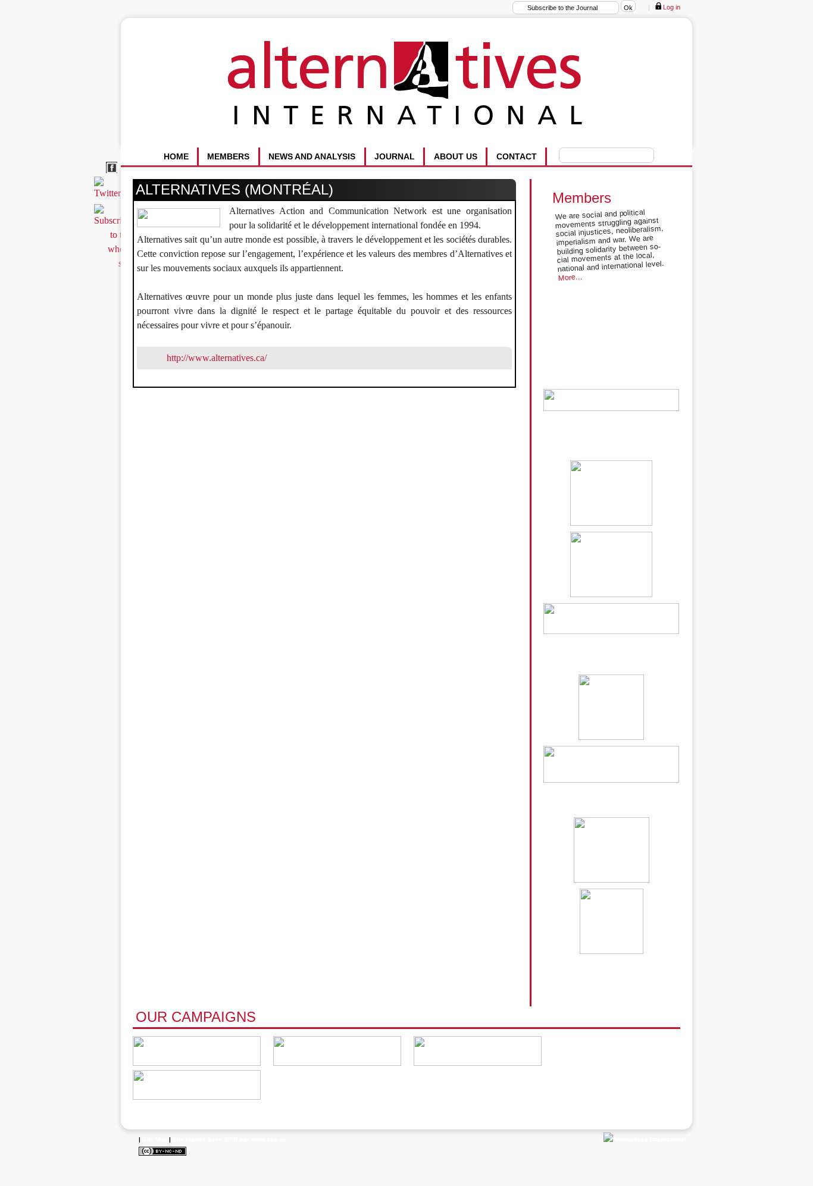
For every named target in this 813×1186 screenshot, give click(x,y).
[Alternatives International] (645, 1139)
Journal (394, 156)
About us (455, 156)
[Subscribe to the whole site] (114, 263)
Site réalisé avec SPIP (205, 1139)
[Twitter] (109, 193)
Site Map (154, 1139)
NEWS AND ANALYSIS (311, 156)
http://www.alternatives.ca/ (217, 358)
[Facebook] (113, 173)
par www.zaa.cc (263, 1139)
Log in (670, 7)
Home (176, 156)
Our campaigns (196, 1017)
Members (228, 156)
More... (570, 277)
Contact (516, 156)
